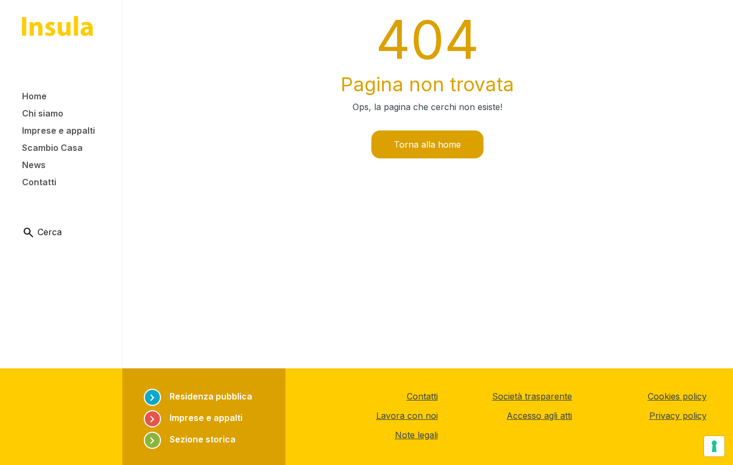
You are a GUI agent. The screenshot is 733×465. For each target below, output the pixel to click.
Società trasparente (532, 396)
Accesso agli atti (539, 415)
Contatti (422, 396)
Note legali (416, 435)
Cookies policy (677, 396)
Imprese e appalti (194, 418)
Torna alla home (427, 144)
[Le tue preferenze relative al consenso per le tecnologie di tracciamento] (714, 446)
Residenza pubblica (199, 396)
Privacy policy (678, 415)
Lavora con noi (407, 415)
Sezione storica (191, 439)
